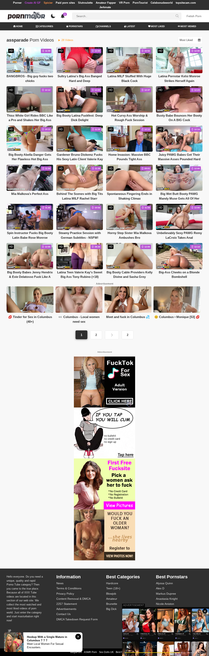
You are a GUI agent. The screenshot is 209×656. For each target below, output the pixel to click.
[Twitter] (10, 631)
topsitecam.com (186, 2)
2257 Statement (66, 603)
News (59, 583)
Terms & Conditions (68, 588)
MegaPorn (76, 652)
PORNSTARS (76, 26)
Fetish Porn (194, 16)
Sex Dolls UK (106, 652)
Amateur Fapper (106, 2)
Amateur (111, 598)
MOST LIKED (158, 26)
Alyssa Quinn (164, 583)
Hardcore (112, 583)
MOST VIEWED (188, 26)
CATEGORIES (45, 26)
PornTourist (140, 2)
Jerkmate (105, 7)
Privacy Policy (65, 593)
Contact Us (63, 614)
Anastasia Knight (167, 598)
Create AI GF (33, 2)
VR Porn (124, 2)
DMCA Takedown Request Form (77, 619)
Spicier (48, 2)
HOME (19, 26)
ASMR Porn (90, 652)
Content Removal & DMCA (73, 598)
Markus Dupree (166, 593)
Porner (17, 2)
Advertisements (66, 609)
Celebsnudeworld (162, 2)
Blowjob (111, 593)
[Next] (112, 334)
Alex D (160, 588)
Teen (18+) (113, 588)
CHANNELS (104, 26)
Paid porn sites (65, 2)
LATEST (131, 26)
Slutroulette (85, 2)
